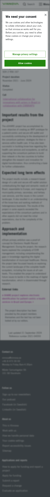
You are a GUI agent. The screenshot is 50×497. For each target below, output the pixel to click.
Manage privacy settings (25, 54)
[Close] (45, 15)
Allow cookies (25, 63)
